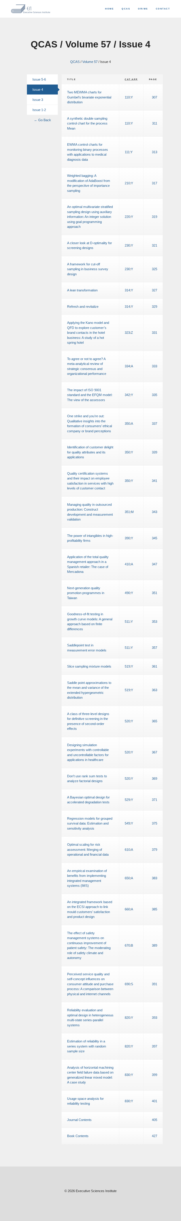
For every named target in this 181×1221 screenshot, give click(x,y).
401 (154, 1101)
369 (154, 778)
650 (127, 878)
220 (127, 217)
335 (154, 395)
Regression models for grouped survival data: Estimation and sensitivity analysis (89, 823)
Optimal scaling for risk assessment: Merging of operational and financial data (88, 849)
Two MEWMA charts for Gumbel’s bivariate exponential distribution (89, 97)
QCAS (126, 9)
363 (154, 690)
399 (154, 1075)
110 (127, 97)
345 (154, 538)
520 (127, 721)
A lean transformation (82, 290)
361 (154, 666)
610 (127, 849)
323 (127, 332)
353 (154, 621)
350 (127, 423)
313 (154, 152)
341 (154, 481)
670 (127, 945)
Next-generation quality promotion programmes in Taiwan (85, 593)
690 (127, 984)
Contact (163, 9)
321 (154, 245)
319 (154, 217)
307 (154, 97)
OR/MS (143, 9)
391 (154, 984)
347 (154, 564)
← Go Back (42, 120)
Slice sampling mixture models (89, 666)
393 (154, 1017)
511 (127, 621)
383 (154, 878)
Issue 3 (37, 100)
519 (127, 666)
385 (154, 909)
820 (127, 1017)
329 (154, 306)
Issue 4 (37, 89)
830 (127, 1075)
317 (154, 183)
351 (127, 512)
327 (154, 290)
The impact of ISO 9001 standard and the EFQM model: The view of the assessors (89, 395)
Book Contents (78, 1136)
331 (154, 332)
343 (154, 512)
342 (127, 395)
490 (127, 593)
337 (154, 423)
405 (154, 1120)
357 (154, 647)
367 (154, 752)
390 (127, 538)
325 (154, 269)
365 (154, 721)
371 (154, 800)
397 (154, 1046)
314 (127, 290)
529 (127, 800)
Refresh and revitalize (82, 306)
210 (127, 183)
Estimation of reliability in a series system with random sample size (86, 1046)
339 (154, 452)
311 (154, 123)
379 (154, 849)
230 (127, 245)
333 (154, 366)
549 (127, 823)
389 (154, 945)
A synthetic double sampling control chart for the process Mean (87, 123)
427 (154, 1136)
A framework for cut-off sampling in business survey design (87, 269)
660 (127, 909)
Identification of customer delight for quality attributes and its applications (90, 452)
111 (127, 152)
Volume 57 (90, 62)
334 (127, 366)
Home (109, 9)
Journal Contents (79, 1120)
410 (127, 564)
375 (154, 823)
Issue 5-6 (39, 79)
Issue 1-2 (39, 110)
